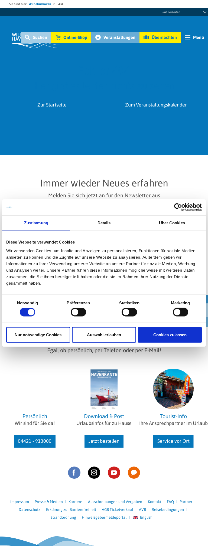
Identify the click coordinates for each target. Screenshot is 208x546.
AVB (142, 509)
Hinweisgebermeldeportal (104, 517)
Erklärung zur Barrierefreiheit (71, 509)
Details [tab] (104, 223)
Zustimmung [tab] (36, 223)
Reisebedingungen (168, 509)
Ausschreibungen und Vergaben (115, 502)
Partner (186, 502)
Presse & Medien (49, 502)
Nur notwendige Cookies (38, 334)
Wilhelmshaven (40, 4)
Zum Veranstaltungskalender (156, 105)
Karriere (75, 502)
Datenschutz (29, 509)
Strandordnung (63, 517)
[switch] (78, 312)
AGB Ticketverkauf (117, 509)
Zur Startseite (52, 105)
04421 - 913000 (34, 441)
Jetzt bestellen (104, 441)
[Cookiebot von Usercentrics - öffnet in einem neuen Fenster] (178, 207)
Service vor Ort (173, 441)
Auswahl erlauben (104, 334)
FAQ (170, 502)
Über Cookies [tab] (172, 223)
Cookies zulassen (170, 334)
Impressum (19, 502)
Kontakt (154, 502)
